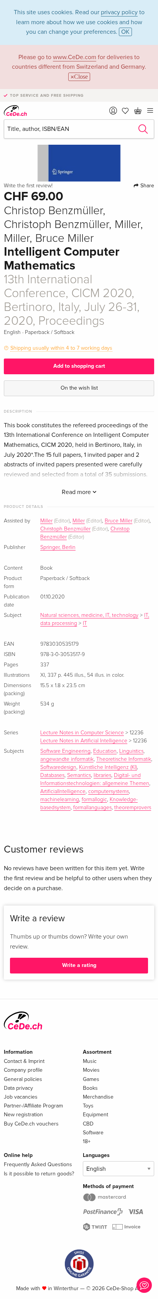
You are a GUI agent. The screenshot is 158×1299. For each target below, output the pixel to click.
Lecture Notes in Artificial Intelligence (83, 741)
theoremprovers (132, 807)
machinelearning (59, 799)
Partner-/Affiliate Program (33, 1105)
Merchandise (98, 1097)
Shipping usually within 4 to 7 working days (61, 348)
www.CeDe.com (74, 57)
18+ (87, 1141)
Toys (88, 1105)
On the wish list (79, 388)
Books (90, 1088)
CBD (88, 1124)
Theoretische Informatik (123, 759)
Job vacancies (21, 1097)
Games (91, 1079)
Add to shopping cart (79, 366)
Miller (46, 521)
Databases (52, 775)
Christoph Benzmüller (65, 529)
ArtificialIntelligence (63, 791)
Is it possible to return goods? (39, 1173)
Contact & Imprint (24, 1061)
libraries (102, 775)
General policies (23, 1079)
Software (93, 1132)
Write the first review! (28, 185)
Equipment (95, 1114)
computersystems (108, 791)
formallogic (94, 799)
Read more (77, 492)
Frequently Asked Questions (38, 1164)
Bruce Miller (118, 521)
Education (105, 751)
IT (85, 623)
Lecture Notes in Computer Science (82, 732)
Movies (91, 1070)
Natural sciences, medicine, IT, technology (89, 615)
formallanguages (92, 807)
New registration (23, 1114)
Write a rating (79, 965)
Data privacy (18, 1088)
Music (90, 1061)
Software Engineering (65, 751)
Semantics (79, 775)
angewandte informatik (67, 759)
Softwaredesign (58, 767)
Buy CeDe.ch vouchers (31, 1124)
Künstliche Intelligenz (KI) (108, 767)
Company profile (23, 1070)
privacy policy (119, 12)
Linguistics (131, 751)
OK (125, 32)
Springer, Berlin (58, 547)
